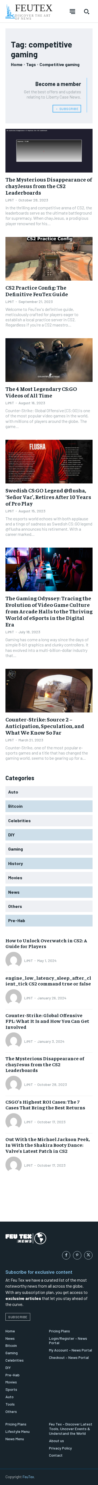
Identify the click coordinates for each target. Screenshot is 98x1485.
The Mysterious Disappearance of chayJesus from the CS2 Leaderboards (48, 186)
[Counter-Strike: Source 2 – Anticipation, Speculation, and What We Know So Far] (49, 690)
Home (17, 64)
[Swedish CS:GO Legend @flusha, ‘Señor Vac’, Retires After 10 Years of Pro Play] (49, 461)
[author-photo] (14, 960)
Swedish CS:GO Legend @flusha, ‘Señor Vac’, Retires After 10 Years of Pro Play (48, 497)
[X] (88, 1255)
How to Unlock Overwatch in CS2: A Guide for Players (46, 943)
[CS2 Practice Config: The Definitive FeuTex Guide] (49, 259)
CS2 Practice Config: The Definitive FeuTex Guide (36, 290)
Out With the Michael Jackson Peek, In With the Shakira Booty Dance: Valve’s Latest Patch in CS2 (47, 1145)
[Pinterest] (77, 1255)
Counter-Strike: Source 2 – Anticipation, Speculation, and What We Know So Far (44, 726)
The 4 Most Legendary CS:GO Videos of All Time (41, 392)
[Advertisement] (49, 1202)
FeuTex (28, 1476)
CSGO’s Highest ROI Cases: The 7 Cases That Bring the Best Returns (45, 1104)
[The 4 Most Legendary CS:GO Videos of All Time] (49, 360)
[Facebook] (66, 1255)
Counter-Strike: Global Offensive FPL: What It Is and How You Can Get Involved (47, 1021)
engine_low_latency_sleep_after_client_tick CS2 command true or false (48, 981)
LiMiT (9, 200)
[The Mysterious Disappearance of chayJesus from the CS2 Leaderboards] (49, 151)
